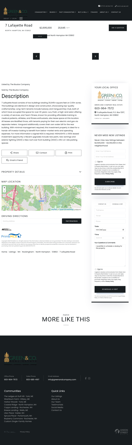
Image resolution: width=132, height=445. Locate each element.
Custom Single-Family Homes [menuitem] (18, 421)
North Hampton (43, 252)
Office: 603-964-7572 (106, 6)
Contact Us (98, 118)
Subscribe (110, 181)
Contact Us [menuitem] (116, 12)
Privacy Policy (109, 174)
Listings (12, 252)
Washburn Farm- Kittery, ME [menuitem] (17, 399)
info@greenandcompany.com (62, 379)
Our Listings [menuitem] (56, 396)
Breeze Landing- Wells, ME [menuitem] (16, 410)
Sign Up (6, 18)
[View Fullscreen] (4, 195)
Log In (14, 18)
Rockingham (28, 252)
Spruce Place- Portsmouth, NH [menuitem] (18, 416)
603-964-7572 (104, 108)
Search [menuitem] (53, 12)
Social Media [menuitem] (57, 407)
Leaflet (54, 209)
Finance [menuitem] (94, 12)
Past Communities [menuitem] (66, 12)
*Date (97, 226)
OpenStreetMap (66, 209)
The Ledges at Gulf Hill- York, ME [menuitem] (18, 396)
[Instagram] (89, 378)
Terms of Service (104, 297)
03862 (55, 252)
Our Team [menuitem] (56, 402)
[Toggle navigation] (21, 18)
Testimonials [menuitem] (57, 404)
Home (4, 252)
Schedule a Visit (117, 204)
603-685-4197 (32, 379)
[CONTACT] (118, 28)
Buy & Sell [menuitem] (82, 12)
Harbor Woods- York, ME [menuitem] (15, 402)
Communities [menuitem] (40, 12)
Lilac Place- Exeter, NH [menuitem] (14, 413)
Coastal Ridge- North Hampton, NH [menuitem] (20, 404)
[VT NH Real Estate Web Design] (121, 432)
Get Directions (72, 221)
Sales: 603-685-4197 (122, 6)
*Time (97, 234)
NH (19, 252)
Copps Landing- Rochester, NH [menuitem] (18, 407)
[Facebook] (86, 378)
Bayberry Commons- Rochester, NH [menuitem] (20, 418)
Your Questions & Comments (105, 243)
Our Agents (106, 118)
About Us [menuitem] (103, 12)
